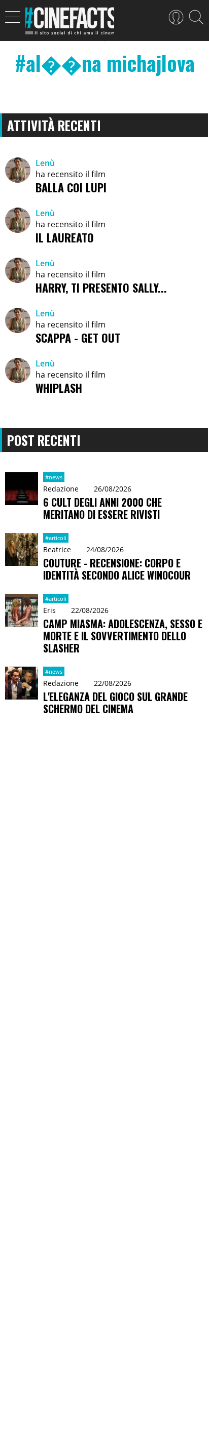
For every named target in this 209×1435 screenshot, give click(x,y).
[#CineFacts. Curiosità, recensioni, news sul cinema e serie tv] (69, 23)
